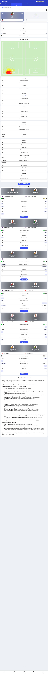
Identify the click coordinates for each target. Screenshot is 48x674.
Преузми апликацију (40, 1)
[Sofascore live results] (5, 1)
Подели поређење (23, 183)
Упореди (23, 216)
